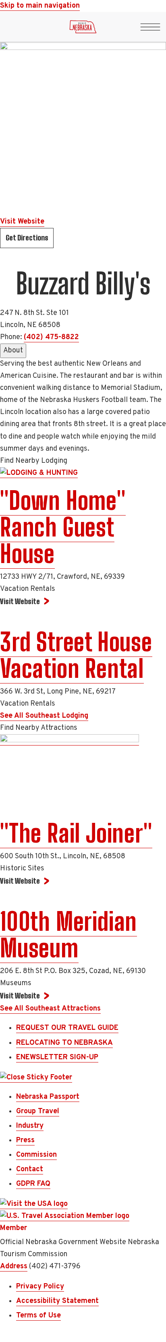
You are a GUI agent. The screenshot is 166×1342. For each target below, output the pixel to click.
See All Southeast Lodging (44, 716)
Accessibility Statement (57, 1301)
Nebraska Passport (47, 1097)
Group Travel (37, 1111)
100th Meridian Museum (68, 935)
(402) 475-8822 (51, 337)
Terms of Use (38, 1315)
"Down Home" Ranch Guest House (63, 527)
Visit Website (22, 221)
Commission (36, 1155)
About (13, 350)
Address (13, 1266)
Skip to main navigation (40, 5)
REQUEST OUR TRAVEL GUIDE (67, 1028)
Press (25, 1140)
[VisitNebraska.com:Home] (83, 29)
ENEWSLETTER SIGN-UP (57, 1057)
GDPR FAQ (33, 1184)
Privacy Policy (40, 1286)
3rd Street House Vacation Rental (76, 655)
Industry (30, 1126)
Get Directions (27, 237)
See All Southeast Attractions (50, 1008)
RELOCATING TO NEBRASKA (64, 1043)
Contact (29, 1169)
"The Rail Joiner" (76, 833)
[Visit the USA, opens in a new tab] (34, 1204)
